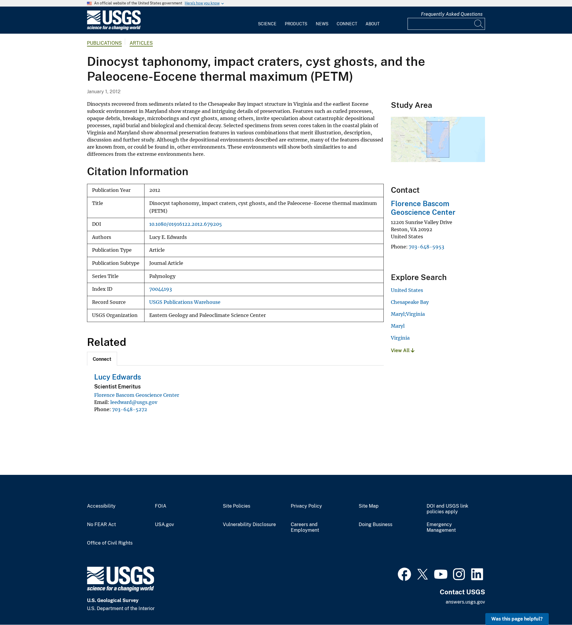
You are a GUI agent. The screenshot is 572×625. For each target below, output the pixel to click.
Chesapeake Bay (410, 302)
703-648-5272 (129, 409)
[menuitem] (267, 20)
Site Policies (236, 506)
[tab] (102, 359)
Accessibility (101, 506)
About (373, 23)
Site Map (369, 506)
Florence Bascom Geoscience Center (136, 395)
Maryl (398, 326)
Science (267, 23)
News (322, 23)
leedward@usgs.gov (133, 402)
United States (407, 290)
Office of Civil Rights (110, 543)
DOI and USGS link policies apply (447, 508)
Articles (141, 43)
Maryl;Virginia (408, 314)
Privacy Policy (306, 506)
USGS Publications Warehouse (184, 302)
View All (401, 350)
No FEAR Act (101, 524)
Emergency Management (441, 527)
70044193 (160, 289)
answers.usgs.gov (465, 602)
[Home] (114, 29)
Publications (104, 43)
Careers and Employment (305, 527)
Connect (347, 23)
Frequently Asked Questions (452, 14)
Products (296, 23)
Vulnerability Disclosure (249, 524)
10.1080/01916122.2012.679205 (185, 224)
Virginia (400, 338)
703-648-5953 (426, 247)
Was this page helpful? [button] (517, 619)
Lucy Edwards (117, 377)
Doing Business (375, 524)
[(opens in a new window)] (404, 573)
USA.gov (164, 524)
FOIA (160, 506)
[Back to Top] (550, 603)
